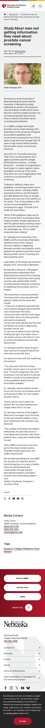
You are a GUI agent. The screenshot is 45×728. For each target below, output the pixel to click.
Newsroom (13, 14)
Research (8, 548)
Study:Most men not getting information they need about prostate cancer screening (21, 16)
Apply (22, 597)
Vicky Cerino (20, 51)
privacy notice (12, 713)
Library (7, 665)
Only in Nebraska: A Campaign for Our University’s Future (19, 678)
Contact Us (9, 647)
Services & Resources (14, 671)
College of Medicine (23, 548)
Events (7, 659)
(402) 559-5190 (11, 526)
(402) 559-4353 (11, 529)
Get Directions (22, 587)
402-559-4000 (11, 641)
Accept (22, 721)
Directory (8, 653)
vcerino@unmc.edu (13, 532)
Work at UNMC (22, 578)
